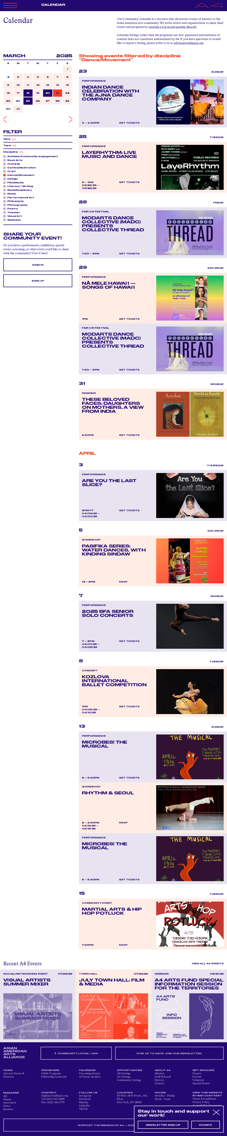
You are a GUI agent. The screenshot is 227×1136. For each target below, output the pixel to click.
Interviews (9, 1102)
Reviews (8, 1109)
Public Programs (51, 1073)
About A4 (163, 1070)
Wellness (14, 220)
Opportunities (129, 1070)
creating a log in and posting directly (172, 27)
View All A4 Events (208, 964)
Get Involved (203, 1070)
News (6, 1106)
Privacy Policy (201, 1102)
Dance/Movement (20, 175)
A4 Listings (124, 1077)
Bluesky (83, 1102)
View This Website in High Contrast (207, 1094)
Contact (160, 1083)
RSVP (123, 582)
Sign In (37, 265)
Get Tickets (129, 123)
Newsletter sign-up (163, 1125)
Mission (159, 1073)
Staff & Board (163, 1077)
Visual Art (14, 216)
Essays (7, 1099)
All (5, 1096)
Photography (17, 205)
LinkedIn (84, 1105)
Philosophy (15, 201)
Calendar (53, 4)
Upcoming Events (89, 1073)
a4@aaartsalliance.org (188, 43)
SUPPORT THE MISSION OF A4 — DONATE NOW (113, 1125)
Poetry (12, 209)
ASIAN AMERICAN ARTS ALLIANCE (15, 1053)
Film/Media (15, 183)
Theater (13, 213)
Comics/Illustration (21, 168)
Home (8, 1070)
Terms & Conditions (204, 1099)
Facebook (85, 1099)
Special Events (201, 1083)
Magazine (11, 1093)
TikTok (83, 1109)
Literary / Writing (20, 186)
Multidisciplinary (19, 190)
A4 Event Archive (89, 1077)
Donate (196, 1073)
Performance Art (20, 198)
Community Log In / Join (77, 1054)
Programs (50, 1070)
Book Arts (14, 160)
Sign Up (38, 281)
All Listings (124, 1073)
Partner (197, 1077)
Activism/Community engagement (32, 156)
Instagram (85, 1096)
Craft (11, 171)
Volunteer (198, 1080)
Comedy (13, 164)
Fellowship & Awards (54, 1077)
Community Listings (129, 1080)
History (159, 1080)
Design (12, 179)
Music (11, 194)
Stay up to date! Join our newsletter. (169, 1054)
